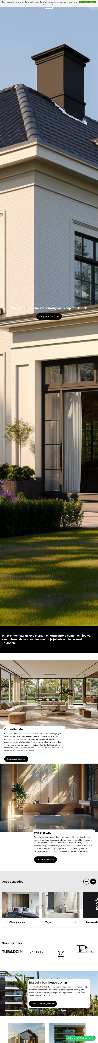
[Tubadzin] (85, 951)
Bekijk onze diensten (16, 759)
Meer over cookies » (49, 5)
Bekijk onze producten (49, 316)
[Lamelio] (12, 951)
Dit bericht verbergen (87, 2)
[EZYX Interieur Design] (36, 954)
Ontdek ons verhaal (45, 859)
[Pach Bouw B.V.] (61, 949)
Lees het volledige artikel (43, 1003)
